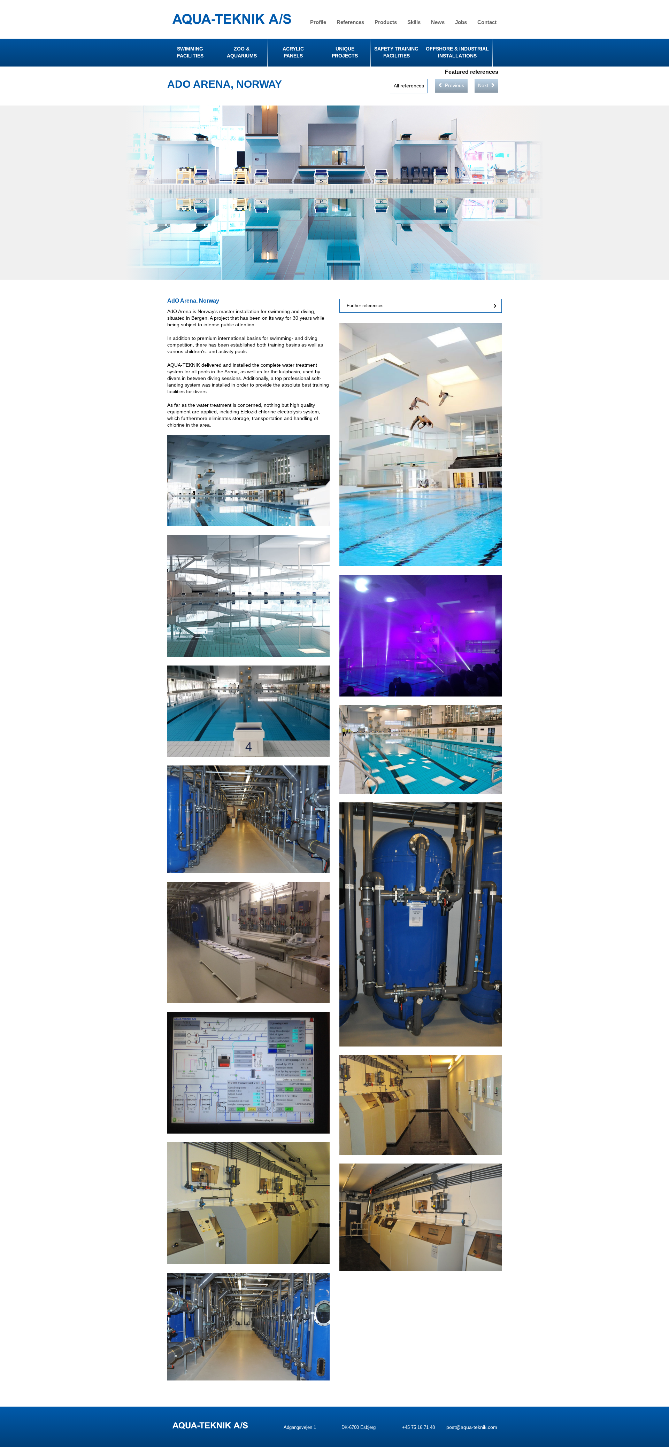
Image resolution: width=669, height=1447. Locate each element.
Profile (318, 22)
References (350, 22)
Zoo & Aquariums (242, 52)
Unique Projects (345, 52)
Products (386, 22)
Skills (414, 22)
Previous (454, 85)
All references (409, 85)
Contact (487, 22)
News (438, 22)
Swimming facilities (190, 52)
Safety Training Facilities (396, 52)
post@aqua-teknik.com (471, 1427)
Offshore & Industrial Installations (457, 52)
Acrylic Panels (293, 52)
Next (484, 85)
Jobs (461, 22)
